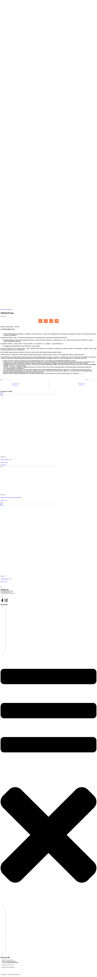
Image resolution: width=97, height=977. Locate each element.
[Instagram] (6, 600)
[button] (4, 462)
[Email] (57, 321)
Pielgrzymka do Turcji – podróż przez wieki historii (11, 497)
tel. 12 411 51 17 (7, 595)
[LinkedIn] (51, 321)
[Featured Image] (28, 394)
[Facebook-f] (2, 600)
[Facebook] (40, 321)
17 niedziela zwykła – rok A (6, 459)
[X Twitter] (46, 321)
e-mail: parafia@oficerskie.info (10, 596)
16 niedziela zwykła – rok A (6, 578)
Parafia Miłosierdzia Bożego (7, 972)
